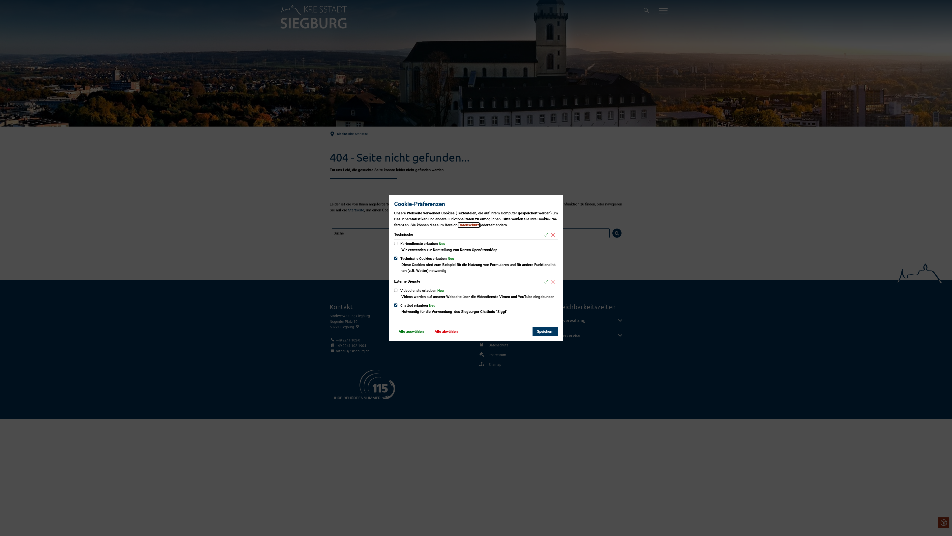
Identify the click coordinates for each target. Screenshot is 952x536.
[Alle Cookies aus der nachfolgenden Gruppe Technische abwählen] (554, 235)
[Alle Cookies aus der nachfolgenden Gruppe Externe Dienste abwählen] (554, 282)
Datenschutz (468, 225)
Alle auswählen (411, 331)
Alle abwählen (446, 331)
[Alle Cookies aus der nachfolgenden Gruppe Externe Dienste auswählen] (547, 282)
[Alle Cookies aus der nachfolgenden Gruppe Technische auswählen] (547, 235)
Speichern (545, 331)
